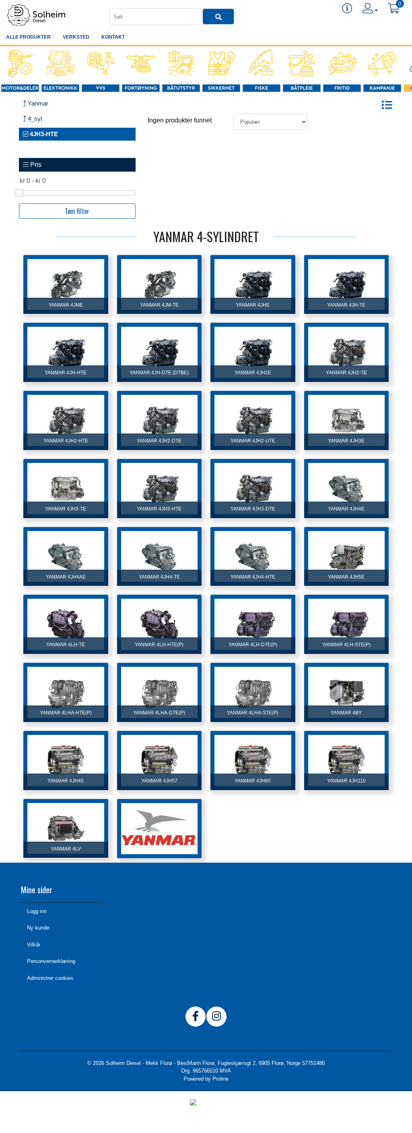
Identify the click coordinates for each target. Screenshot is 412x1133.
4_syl (34, 118)
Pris (35, 164)
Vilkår (33, 945)
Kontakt (113, 37)
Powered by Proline (206, 1079)
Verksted (76, 37)
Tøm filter (77, 211)
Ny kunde (38, 928)
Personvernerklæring (51, 961)
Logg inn (37, 911)
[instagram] (216, 1016)
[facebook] (195, 1016)
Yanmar (37, 103)
